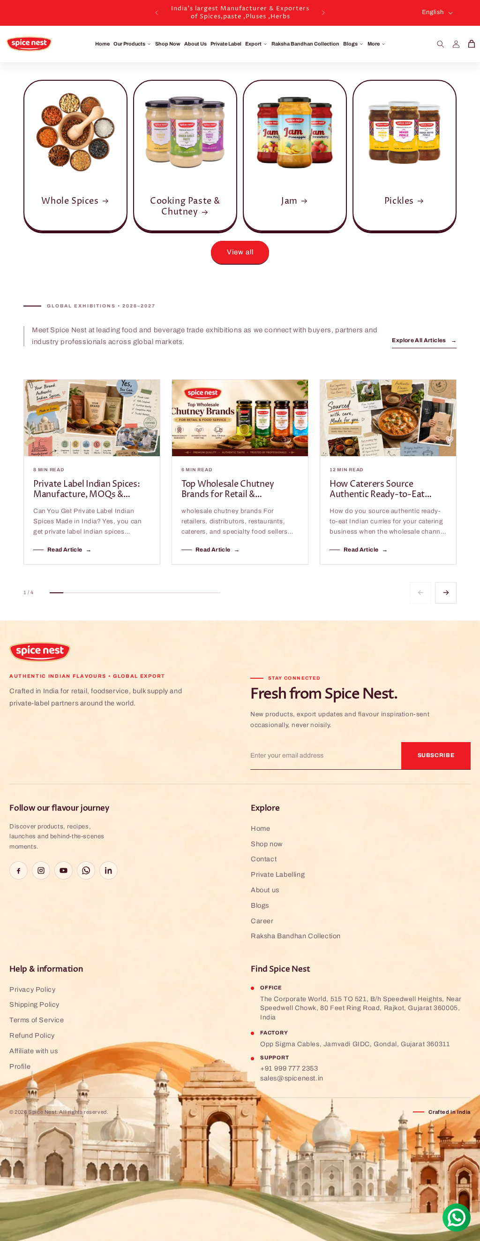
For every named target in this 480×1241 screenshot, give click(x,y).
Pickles (399, 201)
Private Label (225, 43)
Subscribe (436, 755)
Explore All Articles (424, 340)
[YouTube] (63, 870)
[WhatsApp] (86, 870)
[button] (440, 44)
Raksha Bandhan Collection (305, 43)
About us (265, 890)
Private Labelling (278, 874)
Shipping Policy (34, 1004)
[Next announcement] (323, 13)
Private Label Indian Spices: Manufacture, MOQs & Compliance (86, 489)
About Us (195, 43)
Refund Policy (32, 1035)
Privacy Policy (32, 989)
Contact (264, 859)
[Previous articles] (420, 593)
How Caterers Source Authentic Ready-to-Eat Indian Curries (377, 489)
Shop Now (167, 43)
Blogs (260, 905)
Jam (289, 201)
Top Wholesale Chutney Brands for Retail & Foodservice (227, 489)
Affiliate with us (33, 1051)
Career (262, 921)
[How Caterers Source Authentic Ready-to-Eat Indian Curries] (388, 418)
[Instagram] (41, 870)
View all (240, 252)
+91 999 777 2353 (289, 1068)
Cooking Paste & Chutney (185, 207)
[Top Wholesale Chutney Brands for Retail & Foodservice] (240, 418)
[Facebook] (18, 870)
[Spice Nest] (39, 652)
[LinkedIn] (108, 870)
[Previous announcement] (156, 13)
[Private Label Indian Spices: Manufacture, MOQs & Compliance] (92, 418)
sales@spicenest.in (291, 1078)
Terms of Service (36, 1020)
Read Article (69, 549)
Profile (19, 1066)
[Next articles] (446, 593)
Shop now (267, 844)
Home (102, 43)
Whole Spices (69, 201)
